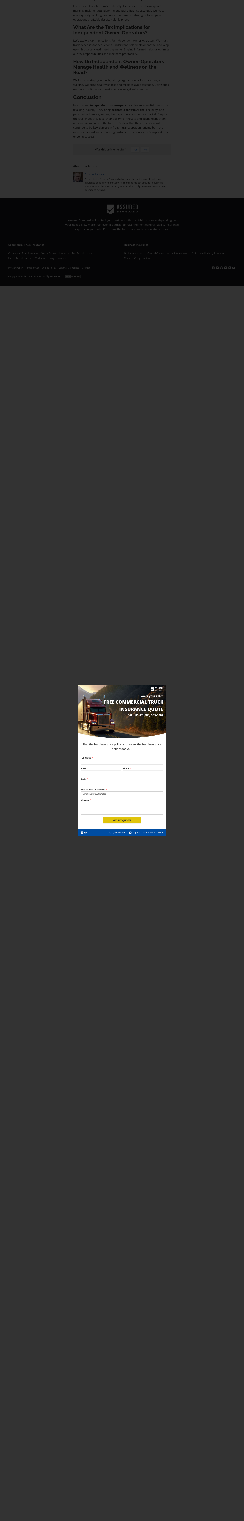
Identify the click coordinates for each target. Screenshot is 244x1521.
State (84, 779)
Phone (127, 768)
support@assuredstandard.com (148, 832)
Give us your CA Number (94, 789)
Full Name (87, 758)
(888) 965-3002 (153, 715)
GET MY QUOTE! (122, 820)
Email (84, 768)
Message (86, 800)
